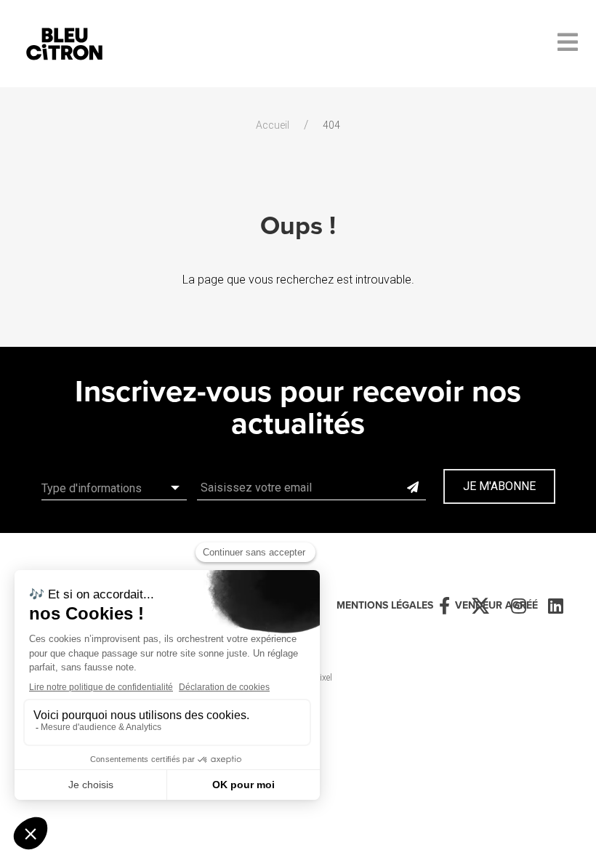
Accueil (272, 125)
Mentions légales (385, 605)
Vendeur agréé (496, 605)
